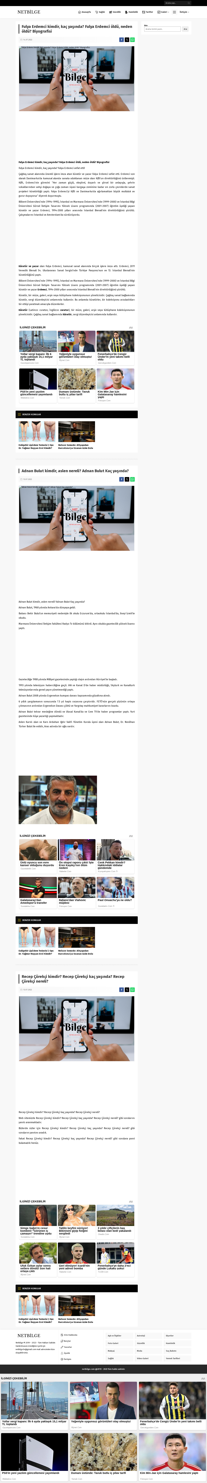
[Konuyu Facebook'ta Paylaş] (121, 39)
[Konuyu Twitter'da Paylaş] (127, 39)
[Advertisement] (77, 136)
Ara (145, 25)
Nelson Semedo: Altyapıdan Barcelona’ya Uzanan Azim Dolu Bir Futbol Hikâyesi (75, 448)
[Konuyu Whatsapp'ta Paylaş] (132, 39)
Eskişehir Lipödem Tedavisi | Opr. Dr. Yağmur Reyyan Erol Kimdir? (36, 446)
